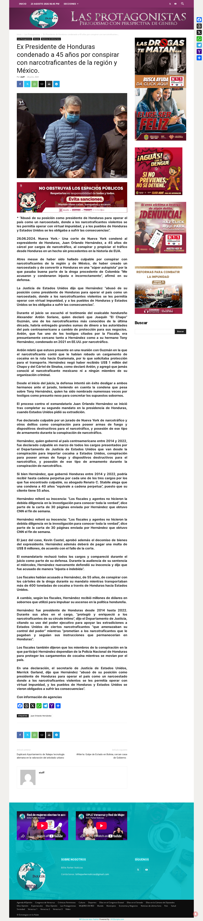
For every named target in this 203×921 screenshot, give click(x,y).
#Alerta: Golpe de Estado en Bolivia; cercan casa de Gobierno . (101, 756)
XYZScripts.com (117, 919)
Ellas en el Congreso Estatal (111, 902)
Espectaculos (37, 905)
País (166, 905)
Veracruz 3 (57, 909)
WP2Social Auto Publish (89, 919)
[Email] (42, 84)
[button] (182, 4)
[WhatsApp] (34, 84)
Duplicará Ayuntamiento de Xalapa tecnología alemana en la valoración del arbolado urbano (40, 756)
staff (22, 77)
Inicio (22, 3)
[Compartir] (199, 58)
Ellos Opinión (22, 905)
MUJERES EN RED (86, 905)
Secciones (70, 3)
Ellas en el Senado (135, 902)
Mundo (36, 39)
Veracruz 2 (45, 909)
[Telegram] (56, 84)
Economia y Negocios (128, 905)
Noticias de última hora (51, 39)
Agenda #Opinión (24, 902)
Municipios (111, 905)
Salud (173, 905)
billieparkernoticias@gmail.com (92, 874)
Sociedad (21, 909)
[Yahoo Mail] (199, 51)
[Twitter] (170, 4)
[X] (199, 32)
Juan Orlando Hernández (41, 715)
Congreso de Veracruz (45, 902)
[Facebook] (20, 84)
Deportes (92, 902)
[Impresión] (49, 84)
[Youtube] (175, 4)
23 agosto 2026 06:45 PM (45, 3)
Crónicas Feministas (67, 902)
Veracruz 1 (32, 909)
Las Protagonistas (32, 34)
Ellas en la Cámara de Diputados (160, 902)
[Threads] (199, 26)
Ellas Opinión (51, 905)
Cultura (82, 902)
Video (67, 909)
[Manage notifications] (195, 914)
